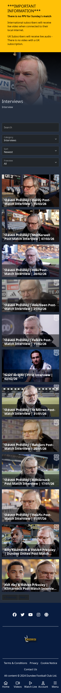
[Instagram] (38, 614)
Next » (23, 597)
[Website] (46, 614)
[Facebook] (14, 614)
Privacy (34, 663)
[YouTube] (30, 614)
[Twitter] (22, 614)
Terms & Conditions (15, 663)
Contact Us (30, 669)
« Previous (10, 597)
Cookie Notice (49, 663)
